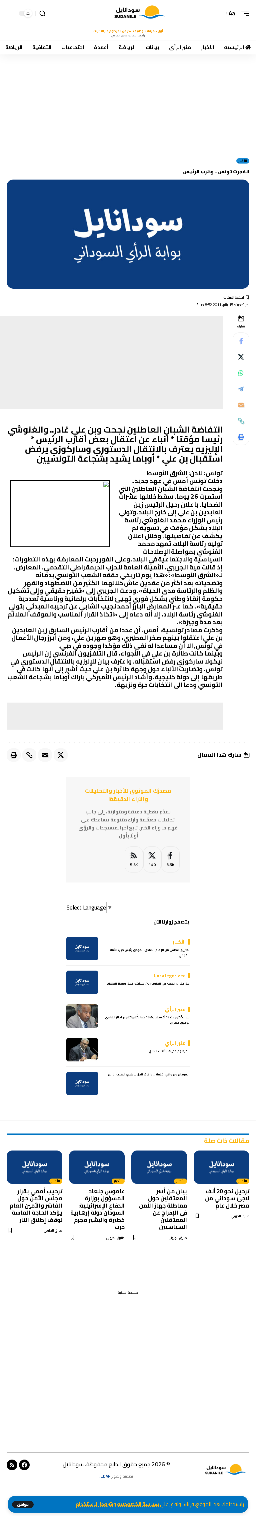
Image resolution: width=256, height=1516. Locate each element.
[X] (152, 859)
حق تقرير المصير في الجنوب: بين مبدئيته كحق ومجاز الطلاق (148, 983)
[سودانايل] (140, 13)
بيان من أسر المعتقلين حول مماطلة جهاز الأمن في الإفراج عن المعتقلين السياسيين (163, 1209)
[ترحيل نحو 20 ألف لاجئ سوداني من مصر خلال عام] (221, 1167)
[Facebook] (170, 859)
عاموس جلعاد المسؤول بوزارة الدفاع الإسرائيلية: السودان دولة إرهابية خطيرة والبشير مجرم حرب (97, 1209)
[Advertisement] (128, 104)
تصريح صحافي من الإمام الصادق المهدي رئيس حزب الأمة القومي (150, 952)
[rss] (134, 859)
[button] (23, 1504)
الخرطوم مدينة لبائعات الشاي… (168, 1050)
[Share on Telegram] (241, 389)
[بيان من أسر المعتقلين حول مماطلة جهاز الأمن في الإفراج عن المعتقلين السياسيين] (159, 1167)
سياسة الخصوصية (138, 1504)
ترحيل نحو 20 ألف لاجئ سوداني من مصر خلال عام (227, 1198)
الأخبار (243, 161)
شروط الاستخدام (94, 1504)
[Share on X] (241, 357)
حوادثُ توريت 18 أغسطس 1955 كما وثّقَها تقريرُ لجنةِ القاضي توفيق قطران (147, 1020)
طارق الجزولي (240, 1216)
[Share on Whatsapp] (241, 373)
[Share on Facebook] (241, 341)
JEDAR (105, 1476)
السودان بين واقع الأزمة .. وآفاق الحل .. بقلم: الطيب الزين (149, 1074)
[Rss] (12, 1465)
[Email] (241, 405)
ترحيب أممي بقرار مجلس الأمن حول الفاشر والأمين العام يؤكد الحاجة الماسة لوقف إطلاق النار (36, 1205)
